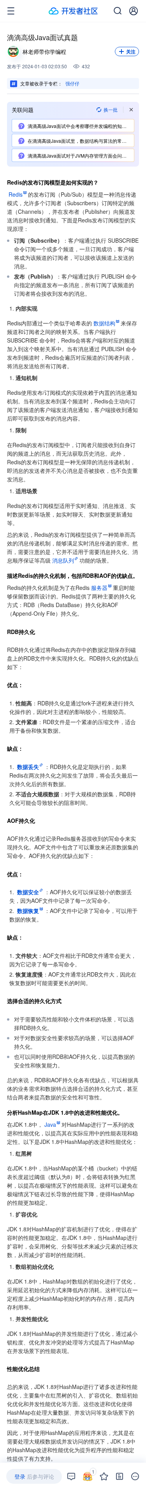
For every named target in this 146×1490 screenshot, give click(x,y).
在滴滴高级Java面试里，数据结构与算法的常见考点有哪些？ (81, 140)
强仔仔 (72, 83)
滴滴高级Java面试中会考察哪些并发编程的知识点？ (81, 126)
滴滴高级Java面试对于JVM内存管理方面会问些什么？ (81, 155)
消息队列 (63, 560)
